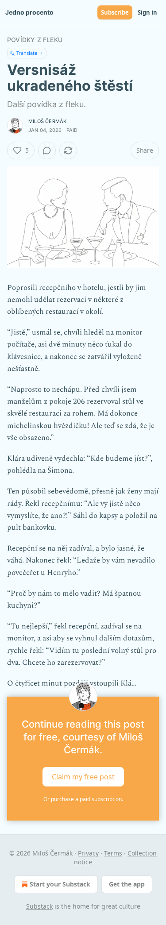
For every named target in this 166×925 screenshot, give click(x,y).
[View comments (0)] (47, 150)
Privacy (88, 853)
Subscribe (115, 12)
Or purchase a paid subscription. (83, 799)
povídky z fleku (34, 39)
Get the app (127, 884)
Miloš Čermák (47, 121)
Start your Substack (60, 884)
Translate (26, 53)
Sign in (147, 12)
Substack (39, 906)
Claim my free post (83, 777)
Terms (113, 853)
